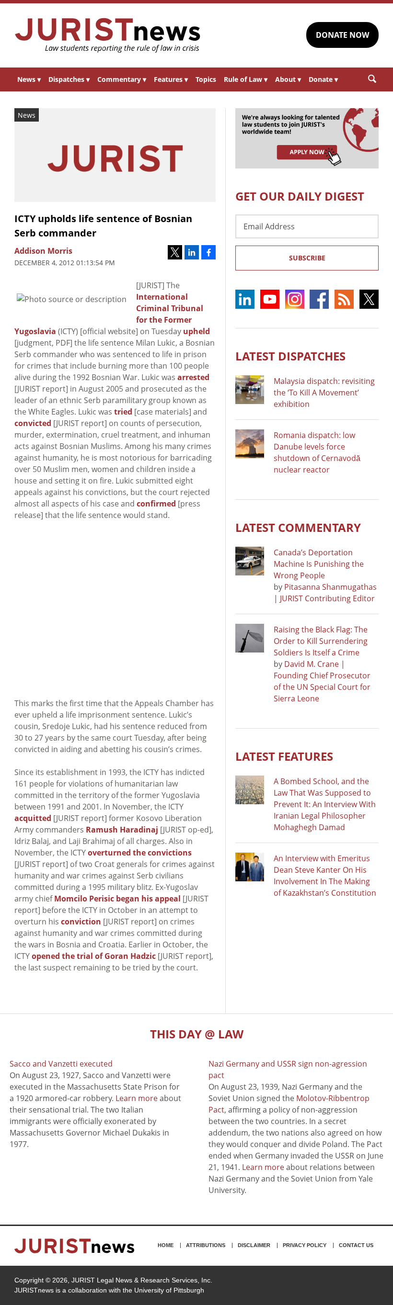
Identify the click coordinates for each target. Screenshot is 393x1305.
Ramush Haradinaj (122, 829)
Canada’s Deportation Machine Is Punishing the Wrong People (319, 564)
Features (171, 79)
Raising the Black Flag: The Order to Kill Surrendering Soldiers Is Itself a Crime (321, 641)
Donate (323, 79)
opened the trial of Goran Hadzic (94, 956)
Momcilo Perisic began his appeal (117, 898)
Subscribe (307, 257)
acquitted (32, 818)
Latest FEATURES (284, 756)
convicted (32, 423)
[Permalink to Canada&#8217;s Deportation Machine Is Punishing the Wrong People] (249, 561)
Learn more (137, 1098)
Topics (206, 79)
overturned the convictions (140, 852)
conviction (82, 921)
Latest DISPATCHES (290, 356)
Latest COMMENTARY (298, 527)
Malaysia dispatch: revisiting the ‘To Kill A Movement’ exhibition (324, 392)
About (288, 79)
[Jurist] (107, 35)
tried (123, 411)
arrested (193, 377)
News (29, 79)
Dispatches (69, 79)
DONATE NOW (342, 35)
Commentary (121, 79)
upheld (196, 331)
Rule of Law (245, 79)
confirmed (156, 503)
